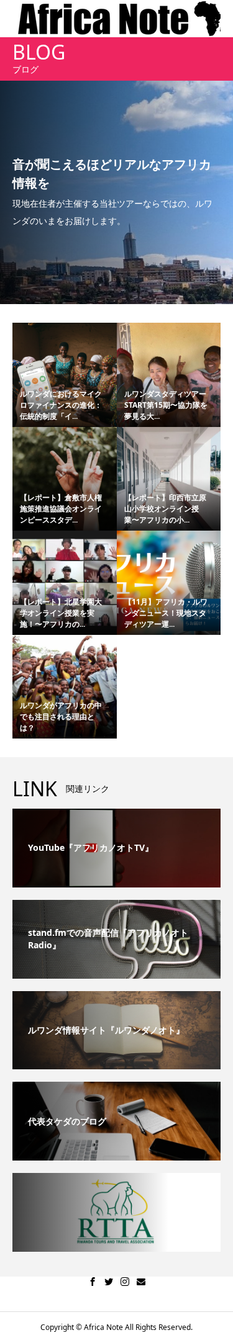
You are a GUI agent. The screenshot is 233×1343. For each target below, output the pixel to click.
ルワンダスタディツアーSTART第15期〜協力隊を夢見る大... (166, 405)
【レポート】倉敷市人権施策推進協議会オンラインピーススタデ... (61, 508)
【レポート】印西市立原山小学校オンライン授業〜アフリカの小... (165, 508)
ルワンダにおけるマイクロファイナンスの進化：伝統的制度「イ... (61, 405)
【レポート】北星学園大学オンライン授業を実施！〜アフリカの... (61, 612)
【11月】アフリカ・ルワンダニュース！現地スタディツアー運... (166, 612)
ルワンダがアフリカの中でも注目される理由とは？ (61, 716)
